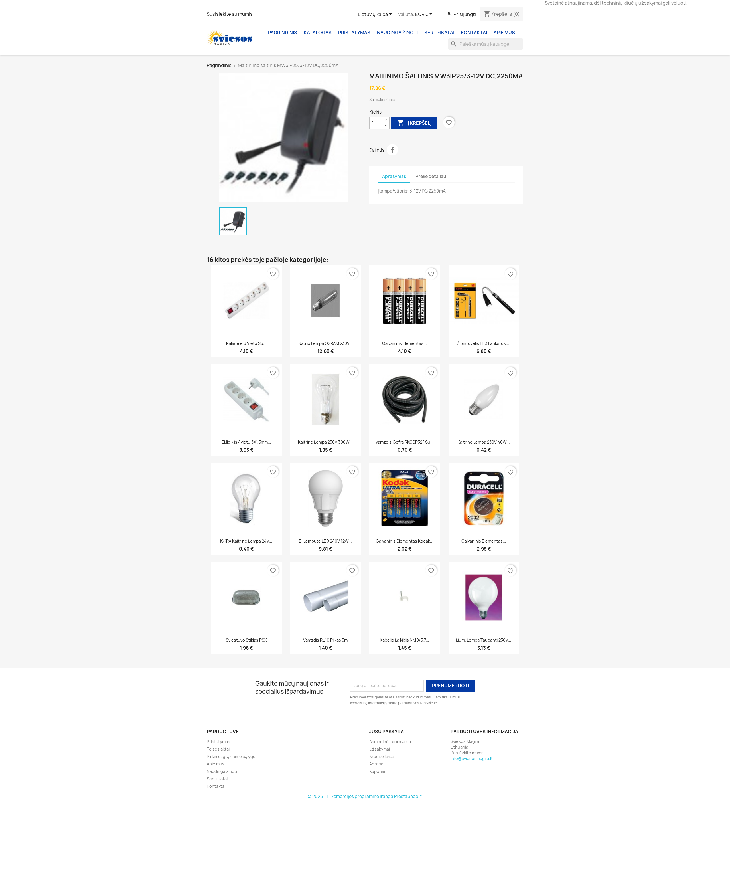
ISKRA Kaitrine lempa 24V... (246, 541)
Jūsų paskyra (386, 731)
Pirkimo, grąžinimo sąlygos (232, 756)
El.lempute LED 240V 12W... (325, 541)
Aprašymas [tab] (394, 176)
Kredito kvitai (381, 756)
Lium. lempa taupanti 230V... (483, 640)
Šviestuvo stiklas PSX (246, 640)
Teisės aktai (218, 749)
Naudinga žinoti (397, 32)
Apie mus (504, 32)
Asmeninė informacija (390, 741)
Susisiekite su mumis (230, 14)
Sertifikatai (439, 32)
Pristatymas (354, 32)
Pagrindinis (282, 32)
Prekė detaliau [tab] (430, 176)
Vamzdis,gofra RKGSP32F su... (405, 442)
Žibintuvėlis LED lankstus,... (483, 343)
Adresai (376, 764)
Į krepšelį (414, 122)
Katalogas (318, 32)
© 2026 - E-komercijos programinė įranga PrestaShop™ (365, 796)
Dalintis (392, 149)
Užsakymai (379, 749)
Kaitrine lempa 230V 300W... (325, 442)
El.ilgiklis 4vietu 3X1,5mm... (246, 442)
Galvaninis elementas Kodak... (404, 541)
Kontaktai (474, 32)
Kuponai (377, 771)
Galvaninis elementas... (404, 343)
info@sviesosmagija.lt (472, 758)
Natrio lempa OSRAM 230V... (325, 343)
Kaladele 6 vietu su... (246, 343)
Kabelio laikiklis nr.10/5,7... (404, 640)
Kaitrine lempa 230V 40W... (483, 442)
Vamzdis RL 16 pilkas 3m (325, 640)
